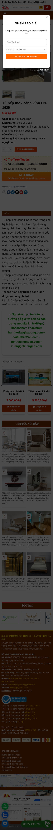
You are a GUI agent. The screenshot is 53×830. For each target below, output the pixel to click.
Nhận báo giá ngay (26, 56)
